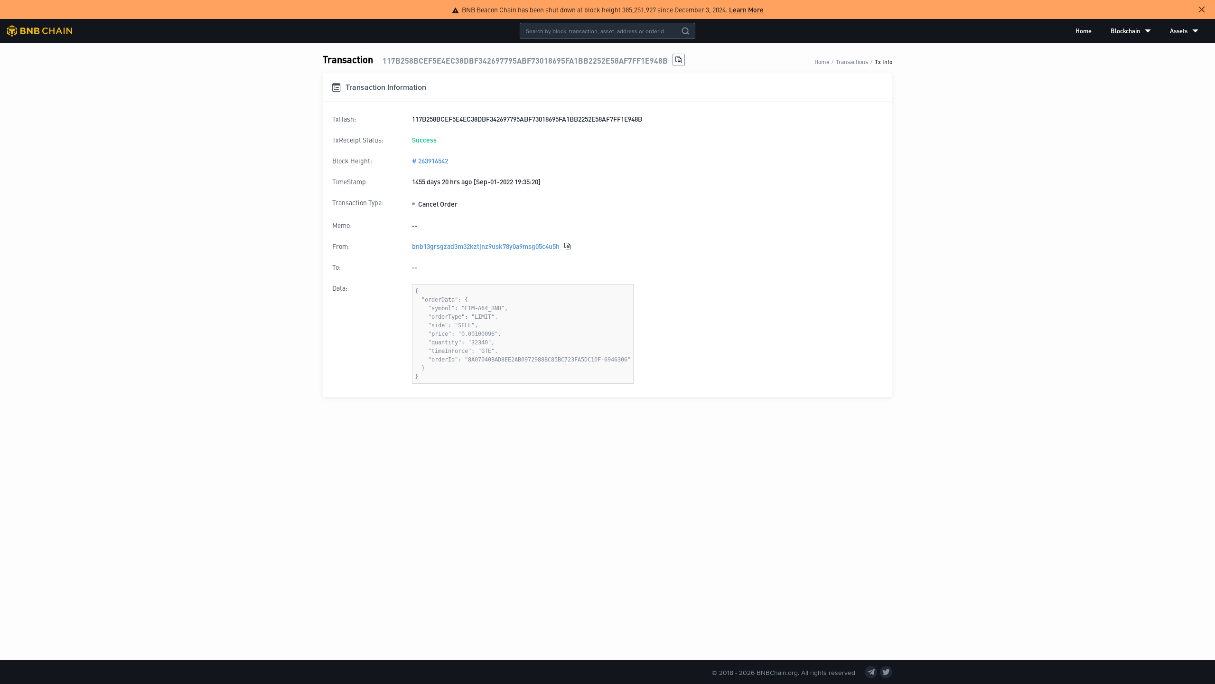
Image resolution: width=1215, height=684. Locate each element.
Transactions (852, 61)
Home (1083, 30)
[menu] (1137, 31)
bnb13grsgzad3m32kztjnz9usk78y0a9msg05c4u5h (486, 246)
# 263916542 (430, 160)
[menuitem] (1083, 31)
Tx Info (883, 61)
